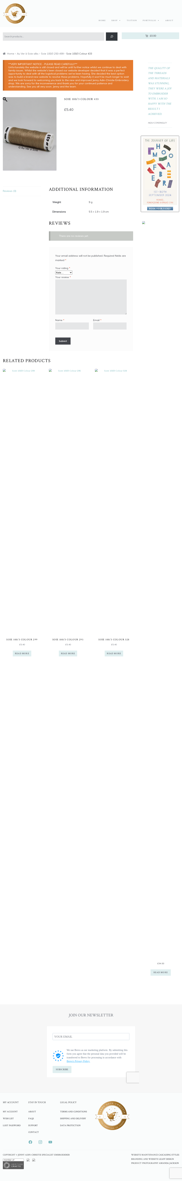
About (169, 20)
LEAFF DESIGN (166, 1159)
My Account (10, 1111)
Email (97, 320)
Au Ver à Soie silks (27, 53)
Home (102, 20)
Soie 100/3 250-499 (52, 53)
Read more (22, 653)
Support (33, 1125)
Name (59, 320)
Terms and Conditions (73, 1111)
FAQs (31, 1118)
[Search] (111, 36)
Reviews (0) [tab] (9, 191)
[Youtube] (50, 1142)
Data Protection (70, 1125)
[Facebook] (30, 1142)
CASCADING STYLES (168, 1154)
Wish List (8, 1118)
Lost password (12, 1125)
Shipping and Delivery (73, 1118)
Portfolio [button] (149, 20)
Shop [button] (114, 20)
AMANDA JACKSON (169, 1163)
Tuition (132, 20)
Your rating (62, 268)
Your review (63, 277)
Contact (33, 1132)
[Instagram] (40, 1142)
